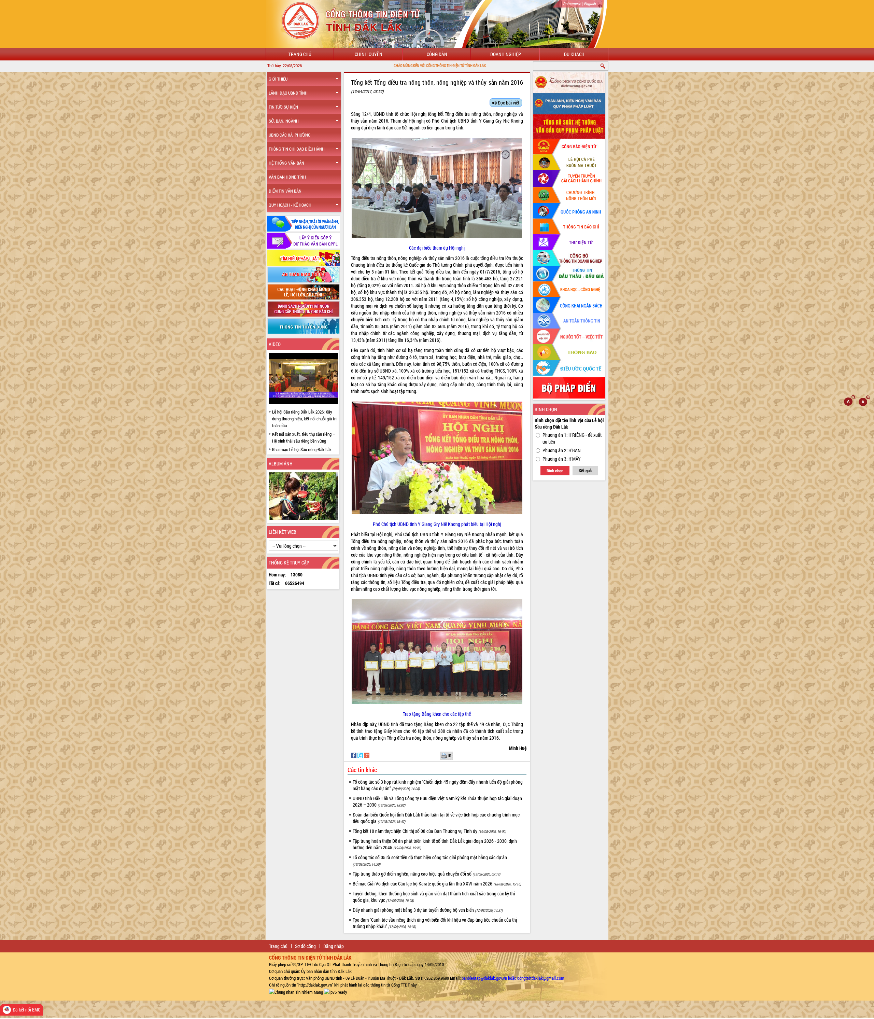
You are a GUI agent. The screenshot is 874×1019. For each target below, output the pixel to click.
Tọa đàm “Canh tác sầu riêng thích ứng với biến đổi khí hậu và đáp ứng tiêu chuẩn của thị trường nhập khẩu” (435, 923)
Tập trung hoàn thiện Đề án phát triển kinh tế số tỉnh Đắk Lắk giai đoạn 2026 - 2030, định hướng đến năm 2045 (435, 844)
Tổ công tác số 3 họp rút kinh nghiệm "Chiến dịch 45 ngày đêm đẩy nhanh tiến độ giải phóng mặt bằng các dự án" (438, 785)
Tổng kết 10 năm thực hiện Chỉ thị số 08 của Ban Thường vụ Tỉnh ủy (429, 831)
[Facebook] (354, 755)
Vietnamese (571, 3)
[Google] (366, 755)
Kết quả (585, 470)
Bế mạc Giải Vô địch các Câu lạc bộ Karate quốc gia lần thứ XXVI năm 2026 (437, 883)
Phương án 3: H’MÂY (561, 459)
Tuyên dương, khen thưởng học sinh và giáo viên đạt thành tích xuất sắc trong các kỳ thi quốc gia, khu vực (434, 896)
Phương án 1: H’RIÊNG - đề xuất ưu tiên (572, 438)
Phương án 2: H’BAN (561, 450)
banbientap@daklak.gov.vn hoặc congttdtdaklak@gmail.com (513, 978)
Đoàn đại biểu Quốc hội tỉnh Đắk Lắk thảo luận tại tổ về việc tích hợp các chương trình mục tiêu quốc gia (436, 817)
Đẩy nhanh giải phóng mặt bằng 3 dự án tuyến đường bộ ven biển (428, 910)
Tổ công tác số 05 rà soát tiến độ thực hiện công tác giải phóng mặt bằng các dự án (430, 860)
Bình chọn (555, 470)
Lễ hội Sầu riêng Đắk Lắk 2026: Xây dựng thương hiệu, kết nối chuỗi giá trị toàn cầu (304, 419)
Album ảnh (281, 463)
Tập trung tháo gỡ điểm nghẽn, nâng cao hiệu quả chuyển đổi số (426, 873)
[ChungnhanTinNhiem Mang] (296, 992)
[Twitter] (360, 755)
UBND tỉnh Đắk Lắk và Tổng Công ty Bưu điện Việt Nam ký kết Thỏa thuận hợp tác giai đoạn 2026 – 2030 (437, 801)
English (590, 3)
